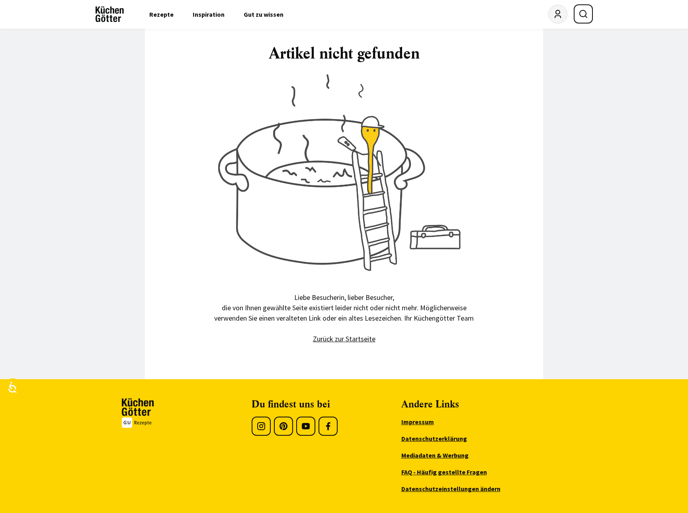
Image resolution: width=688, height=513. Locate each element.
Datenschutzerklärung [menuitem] (434, 439)
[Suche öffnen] (583, 13)
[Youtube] (305, 426)
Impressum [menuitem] (417, 422)
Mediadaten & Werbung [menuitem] (435, 455)
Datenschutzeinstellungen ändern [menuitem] (450, 489)
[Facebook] (328, 426)
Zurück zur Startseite (344, 338)
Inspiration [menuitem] (209, 14)
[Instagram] (261, 426)
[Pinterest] (283, 426)
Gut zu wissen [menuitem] (263, 14)
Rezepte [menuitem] (161, 14)
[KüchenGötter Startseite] (109, 14)
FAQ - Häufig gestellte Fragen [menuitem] (444, 472)
